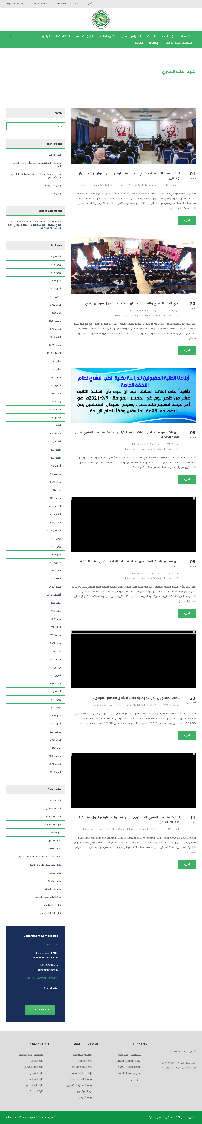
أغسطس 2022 (54, 595)
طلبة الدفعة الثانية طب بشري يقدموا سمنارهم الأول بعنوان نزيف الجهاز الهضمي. (130, 175)
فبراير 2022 (55, 643)
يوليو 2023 (55, 538)
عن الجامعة (168, 36)
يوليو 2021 (55, 699)
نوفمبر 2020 (55, 764)
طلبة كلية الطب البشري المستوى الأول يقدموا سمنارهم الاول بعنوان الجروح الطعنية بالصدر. (126, 819)
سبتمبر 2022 (55, 587)
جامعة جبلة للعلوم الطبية (162, 1117)
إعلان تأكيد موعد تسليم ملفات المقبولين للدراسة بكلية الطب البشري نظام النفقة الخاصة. (128, 434)
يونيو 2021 (55, 708)
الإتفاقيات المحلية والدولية (54, 36)
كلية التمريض (54, 841)
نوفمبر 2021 (55, 667)
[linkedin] (25, 995)
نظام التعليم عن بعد (82, 1066)
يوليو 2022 (55, 603)
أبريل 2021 (56, 724)
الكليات (151, 36)
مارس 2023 (55, 562)
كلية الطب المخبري (33, 1066)
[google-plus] (20, 995)
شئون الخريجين (85, 36)
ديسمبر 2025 (54, 321)
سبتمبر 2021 (55, 683)
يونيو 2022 (55, 611)
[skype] (31, 995)
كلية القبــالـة (36, 1079)
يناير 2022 (56, 651)
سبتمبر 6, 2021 (173, 573)
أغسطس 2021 (54, 691)
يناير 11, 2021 (174, 829)
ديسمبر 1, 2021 (173, 185)
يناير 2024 (56, 490)
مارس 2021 (55, 732)
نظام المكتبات (84, 1060)
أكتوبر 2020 (55, 772)
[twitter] (37, 995)
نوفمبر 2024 (55, 417)
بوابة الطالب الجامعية (81, 1079)
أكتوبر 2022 (55, 579)
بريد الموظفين (84, 1091)
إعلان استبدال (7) (53, 185)
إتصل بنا (153, 43)
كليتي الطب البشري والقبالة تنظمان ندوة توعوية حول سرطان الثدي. (132, 303)
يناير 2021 (56, 748)
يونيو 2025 (55, 369)
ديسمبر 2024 (54, 409)
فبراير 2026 (55, 305)
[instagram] (42, 995)
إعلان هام (56, 193)
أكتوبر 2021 (55, 675)
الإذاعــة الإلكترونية (82, 1073)
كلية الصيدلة (55, 849)
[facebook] (195, 4)
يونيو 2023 (55, 546)
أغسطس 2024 (54, 442)
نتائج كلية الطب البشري (50, 913)
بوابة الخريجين (85, 1097)
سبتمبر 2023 (55, 522)
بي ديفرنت (11, 1117)
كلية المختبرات (54, 881)
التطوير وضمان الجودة (129, 1066)
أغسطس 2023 (54, 530)
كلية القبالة (116, 315)
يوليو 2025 (55, 361)
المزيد (187, 220)
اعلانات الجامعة (159, 449)
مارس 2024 (55, 474)
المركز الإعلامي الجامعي (128, 1060)
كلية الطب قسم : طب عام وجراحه (95, 185)
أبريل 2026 (56, 289)
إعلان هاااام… (54, 155)
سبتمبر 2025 (55, 345)
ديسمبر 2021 (54, 659)
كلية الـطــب (37, 1060)
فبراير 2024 (55, 482)
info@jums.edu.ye (14, 4)
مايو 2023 (56, 554)
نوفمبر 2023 (55, 506)
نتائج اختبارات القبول (52, 905)
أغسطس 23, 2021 (172, 705)
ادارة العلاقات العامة (138, 185)
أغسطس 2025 (54, 353)
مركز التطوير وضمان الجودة (48, 897)
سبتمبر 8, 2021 (173, 444)
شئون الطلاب (107, 36)
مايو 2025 (56, 377)
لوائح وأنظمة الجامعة (129, 1073)
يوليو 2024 (55, 450)
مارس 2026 (55, 297)
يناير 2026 (56, 313)
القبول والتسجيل (131, 36)
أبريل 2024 (56, 466)
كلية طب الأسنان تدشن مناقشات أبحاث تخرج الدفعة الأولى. (37, 164)
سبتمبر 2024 (55, 434)
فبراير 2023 (55, 571)
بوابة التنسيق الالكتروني (79, 1085)
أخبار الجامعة (116, 185)
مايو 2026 (56, 281)
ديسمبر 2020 (54, 756)
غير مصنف (115, 829)
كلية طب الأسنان (53, 889)
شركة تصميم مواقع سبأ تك (30, 1117)
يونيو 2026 (55, 272)
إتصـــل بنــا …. (131, 1079)
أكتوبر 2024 (55, 426)
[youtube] (190, 4)
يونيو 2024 (55, 458)
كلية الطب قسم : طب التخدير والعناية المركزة (40, 857)
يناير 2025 (56, 401)
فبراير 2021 (55, 740)
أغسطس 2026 (54, 256)
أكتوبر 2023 (55, 514)
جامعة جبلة (144, 829)
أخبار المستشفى (159, 315)
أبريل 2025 (56, 385)
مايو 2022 (56, 619)
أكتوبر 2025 (55, 337)
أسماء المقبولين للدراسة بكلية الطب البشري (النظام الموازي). (137, 698)
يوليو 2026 (55, 264)
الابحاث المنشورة (53, 824)
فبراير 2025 (55, 393)
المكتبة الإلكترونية (82, 1054)
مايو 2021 (56, 716)
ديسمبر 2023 (54, 498)
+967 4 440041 (39, 4)
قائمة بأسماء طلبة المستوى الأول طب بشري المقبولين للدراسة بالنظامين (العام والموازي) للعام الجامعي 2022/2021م (34, 225)
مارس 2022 (55, 635)
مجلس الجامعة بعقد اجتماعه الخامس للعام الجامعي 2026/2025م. (36, 175)
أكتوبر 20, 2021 (173, 310)
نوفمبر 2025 (55, 329)
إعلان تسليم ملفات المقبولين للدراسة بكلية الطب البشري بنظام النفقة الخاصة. (130, 563)
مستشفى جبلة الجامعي (178, 43)
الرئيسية (186, 36)
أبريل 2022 (56, 627)
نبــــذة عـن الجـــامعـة (129, 1054)
